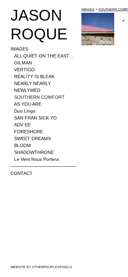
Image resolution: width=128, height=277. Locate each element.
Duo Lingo (24, 111)
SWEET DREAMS (32, 138)
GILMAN (23, 62)
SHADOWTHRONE (34, 152)
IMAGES (19, 49)
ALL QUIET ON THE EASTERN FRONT (45, 55)
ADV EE (22, 124)
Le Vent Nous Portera (36, 159)
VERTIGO (24, 69)
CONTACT (21, 173)
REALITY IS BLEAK (34, 76)
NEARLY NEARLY (32, 83)
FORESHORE (28, 131)
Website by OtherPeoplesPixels (41, 267)
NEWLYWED (27, 90)
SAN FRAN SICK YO (35, 117)
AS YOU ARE (27, 104)
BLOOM (22, 145)
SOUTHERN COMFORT (39, 97)
